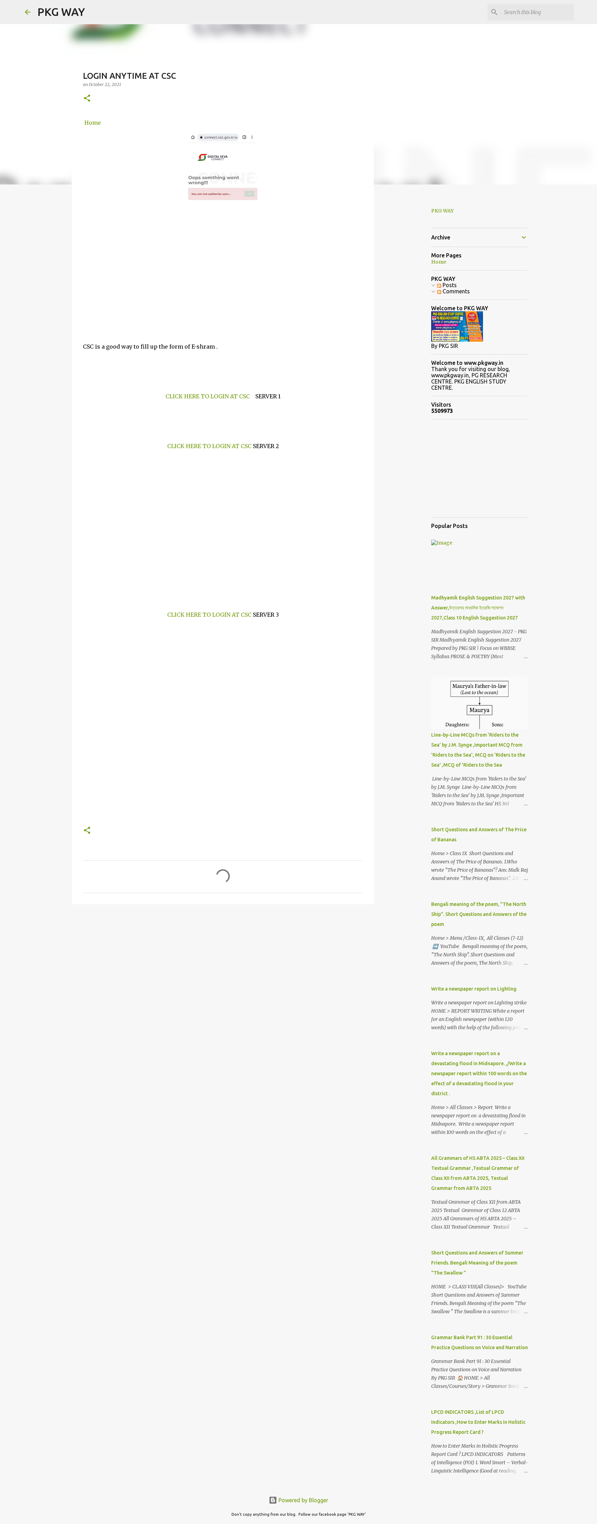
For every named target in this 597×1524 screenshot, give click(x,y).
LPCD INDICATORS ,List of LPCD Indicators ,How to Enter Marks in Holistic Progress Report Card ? (478, 1422)
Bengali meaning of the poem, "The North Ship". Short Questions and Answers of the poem (479, 914)
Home (92, 122)
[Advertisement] (223, 287)
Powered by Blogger (302, 1500)
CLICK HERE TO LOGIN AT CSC (207, 396)
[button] (87, 98)
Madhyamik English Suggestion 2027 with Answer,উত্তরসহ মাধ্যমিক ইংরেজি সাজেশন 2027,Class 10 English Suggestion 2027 (478, 608)
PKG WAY (61, 12)
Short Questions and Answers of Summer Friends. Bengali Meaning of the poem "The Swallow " (477, 1263)
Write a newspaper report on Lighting (474, 989)
